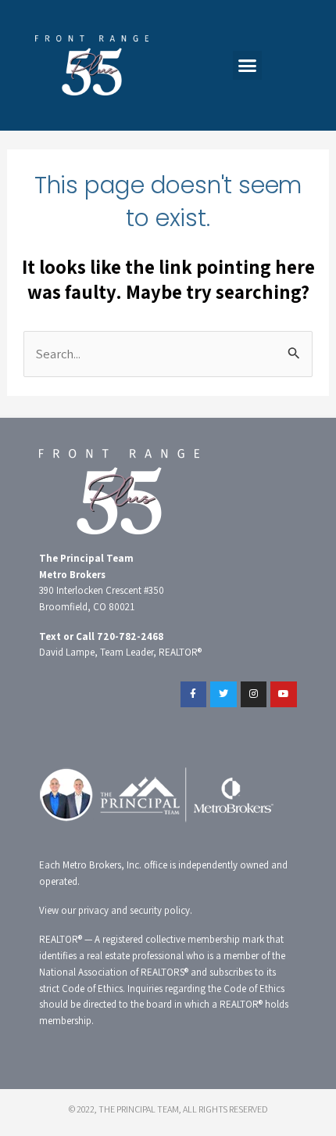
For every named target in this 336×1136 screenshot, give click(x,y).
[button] (248, 66)
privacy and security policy (134, 910)
